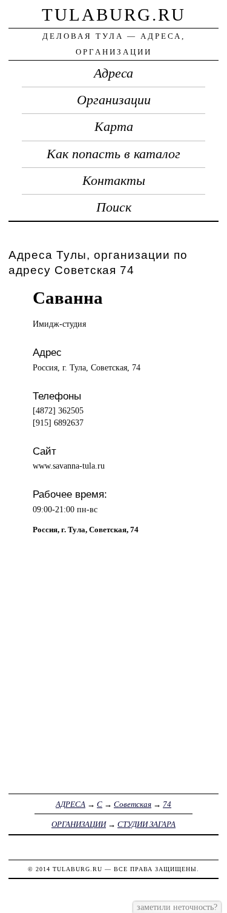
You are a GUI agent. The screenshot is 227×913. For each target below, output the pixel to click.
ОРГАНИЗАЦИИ (78, 824)
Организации (114, 100)
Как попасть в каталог (113, 154)
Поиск (113, 207)
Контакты (113, 180)
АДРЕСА (70, 804)
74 (167, 804)
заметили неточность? (177, 907)
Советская (132, 804)
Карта (113, 126)
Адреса (113, 73)
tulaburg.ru (114, 14)
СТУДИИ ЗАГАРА (146, 824)
